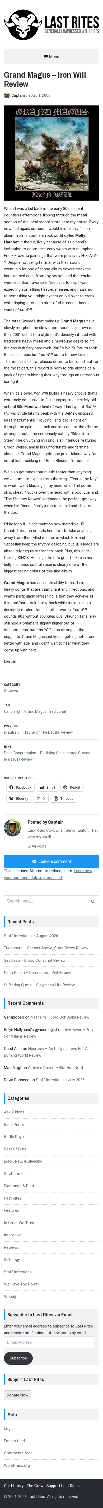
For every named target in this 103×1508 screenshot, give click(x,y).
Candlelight (13, 711)
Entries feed (14, 1440)
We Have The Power (21, 1284)
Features (11, 1210)
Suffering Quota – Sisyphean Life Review (39, 985)
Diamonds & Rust (19, 1185)
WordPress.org (17, 1465)
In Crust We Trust (19, 1222)
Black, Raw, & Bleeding (23, 1161)
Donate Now (17, 1395)
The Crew (35, 1485)
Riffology (12, 1259)
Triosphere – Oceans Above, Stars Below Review (46, 948)
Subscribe (18, 1358)
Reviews (11, 690)
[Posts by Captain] (7, 95)
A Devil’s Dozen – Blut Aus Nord (55, 1067)
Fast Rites (12, 1198)
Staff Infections (18, 1272)
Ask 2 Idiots (14, 1112)
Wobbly (10, 1296)
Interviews (13, 1235)
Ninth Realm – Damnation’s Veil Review (37, 972)
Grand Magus (35, 711)
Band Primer (14, 1124)
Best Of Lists (15, 1149)
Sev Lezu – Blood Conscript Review (34, 960)
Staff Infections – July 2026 (60, 1079)
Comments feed (18, 1453)
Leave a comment (54, 861)
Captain (18, 95)
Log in (9, 1428)
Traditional (57, 711)
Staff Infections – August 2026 (31, 935)
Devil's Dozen (15, 1173)
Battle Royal (14, 1136)
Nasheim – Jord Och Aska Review (60, 1017)
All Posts (38, 846)
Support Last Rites (62, 1485)
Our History (14, 1485)
